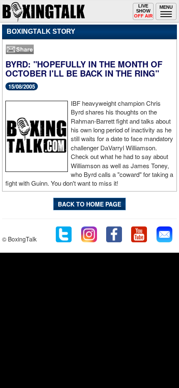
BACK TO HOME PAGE (89, 204)
